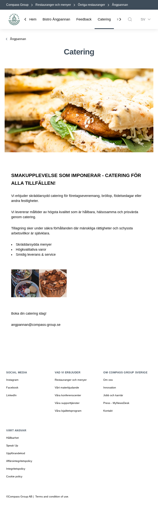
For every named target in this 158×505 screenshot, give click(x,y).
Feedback (84, 19)
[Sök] (130, 19)
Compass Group (17, 4)
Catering (104, 19)
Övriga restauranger (91, 4)
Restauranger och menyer (53, 4)
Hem (32, 19)
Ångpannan (120, 4)
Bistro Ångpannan (56, 19)
